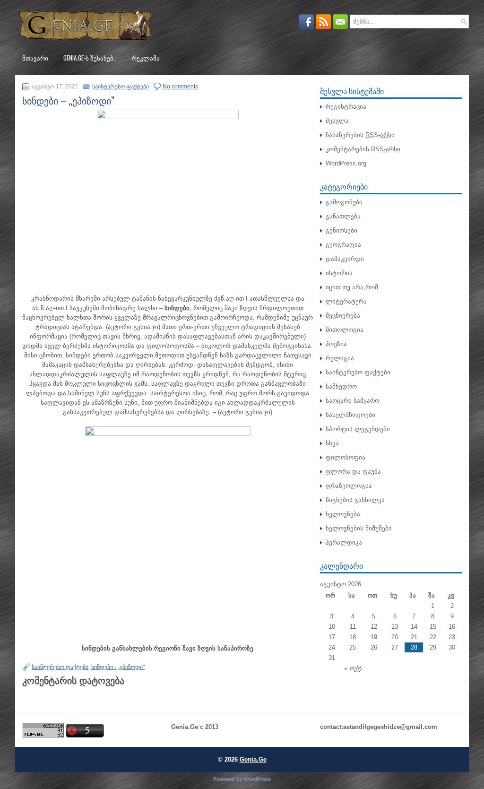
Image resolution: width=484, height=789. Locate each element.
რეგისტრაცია (346, 106)
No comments (180, 86)
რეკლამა (146, 57)
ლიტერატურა (346, 301)
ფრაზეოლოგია (349, 485)
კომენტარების (363, 149)
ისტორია (339, 273)
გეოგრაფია (343, 244)
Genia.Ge (253, 759)
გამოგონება (344, 202)
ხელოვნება (343, 514)
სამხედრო (341, 386)
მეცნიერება (343, 315)
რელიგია (340, 358)
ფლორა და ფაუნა (353, 471)
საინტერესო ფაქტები (120, 86)
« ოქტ (353, 668)
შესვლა (337, 120)
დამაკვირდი (345, 258)
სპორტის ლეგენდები (358, 429)
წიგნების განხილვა (355, 499)
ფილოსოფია (345, 457)
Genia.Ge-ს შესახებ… (90, 57)
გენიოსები (341, 230)
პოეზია (336, 343)
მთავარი (35, 57)
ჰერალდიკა (344, 542)
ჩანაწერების (360, 135)
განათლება (343, 216)
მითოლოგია (344, 329)
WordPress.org (346, 163)
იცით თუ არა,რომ (352, 287)
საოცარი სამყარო (353, 400)
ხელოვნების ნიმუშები (359, 528)
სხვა (332, 443)
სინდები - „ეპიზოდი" (118, 667)
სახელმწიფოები (350, 414)
